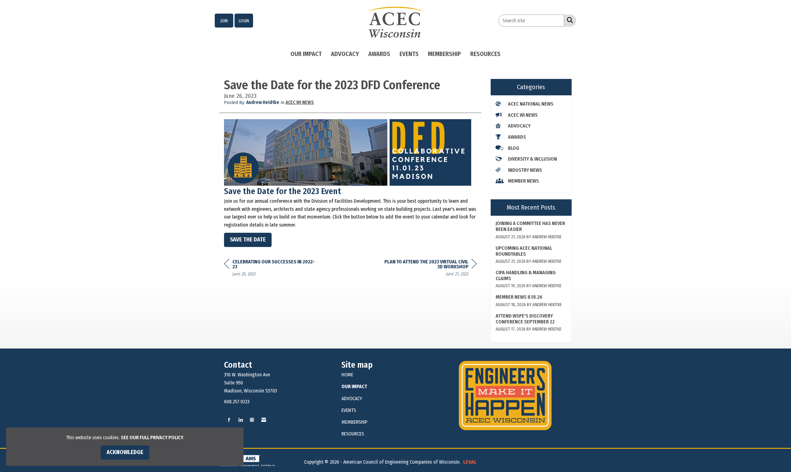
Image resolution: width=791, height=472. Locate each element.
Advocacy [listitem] (519, 126)
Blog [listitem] (513, 148)
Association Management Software (247, 465)
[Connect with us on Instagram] (252, 420)
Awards (379, 54)
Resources (485, 54)
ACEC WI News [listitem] (523, 115)
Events (409, 54)
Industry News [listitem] (525, 170)
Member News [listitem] (523, 181)
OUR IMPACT (354, 386)
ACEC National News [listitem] (530, 104)
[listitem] (224, 21)
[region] (430, 268)
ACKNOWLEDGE (125, 452)
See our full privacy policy (152, 437)
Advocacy (345, 54)
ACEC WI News (300, 102)
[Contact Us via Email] (263, 420)
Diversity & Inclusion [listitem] (532, 159)
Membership (444, 54)
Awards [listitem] (517, 137)
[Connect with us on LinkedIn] (240, 420)
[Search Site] (568, 20)
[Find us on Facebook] (229, 420)
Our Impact (306, 54)
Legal (469, 462)
